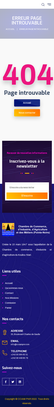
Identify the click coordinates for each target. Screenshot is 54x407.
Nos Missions (12, 298)
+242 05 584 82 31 (19, 355)
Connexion (10, 303)
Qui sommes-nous (14, 288)
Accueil (9, 283)
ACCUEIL (10, 29)
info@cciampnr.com (20, 344)
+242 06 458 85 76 (19, 358)
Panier (8, 308)
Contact (9, 293)
